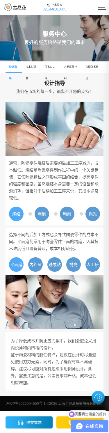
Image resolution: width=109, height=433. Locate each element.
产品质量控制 (70, 69)
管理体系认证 (92, 69)
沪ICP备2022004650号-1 (26, 404)
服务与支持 (50, 69)
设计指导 (13, 69)
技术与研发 (31, 69)
